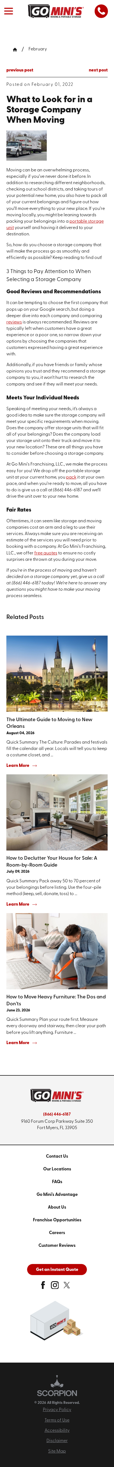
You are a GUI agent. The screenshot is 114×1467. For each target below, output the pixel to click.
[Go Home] (17, 49)
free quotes (45, 553)
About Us (57, 1207)
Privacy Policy (57, 1410)
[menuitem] (57, 1156)
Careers (57, 1233)
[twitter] (67, 1287)
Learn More (17, 766)
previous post (19, 70)
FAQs (57, 1182)
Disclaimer (57, 1441)
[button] (8, 11)
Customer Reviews (57, 1246)
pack (71, 477)
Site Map (57, 1451)
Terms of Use (57, 1420)
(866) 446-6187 (57, 1115)
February (37, 49)
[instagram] (55, 1287)
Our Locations (57, 1169)
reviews (14, 322)
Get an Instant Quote (57, 1270)
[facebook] (43, 1287)
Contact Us (57, 1156)
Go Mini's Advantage (57, 1195)
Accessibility (57, 1431)
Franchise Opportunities (57, 1220)
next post (98, 70)
